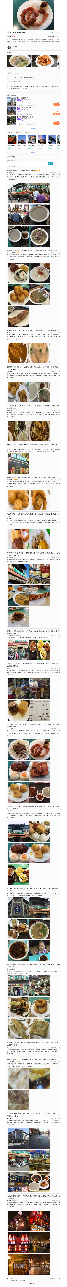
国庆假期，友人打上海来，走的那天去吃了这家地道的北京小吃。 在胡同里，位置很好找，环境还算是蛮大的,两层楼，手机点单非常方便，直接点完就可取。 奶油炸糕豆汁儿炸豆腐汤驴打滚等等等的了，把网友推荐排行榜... (33, 376)
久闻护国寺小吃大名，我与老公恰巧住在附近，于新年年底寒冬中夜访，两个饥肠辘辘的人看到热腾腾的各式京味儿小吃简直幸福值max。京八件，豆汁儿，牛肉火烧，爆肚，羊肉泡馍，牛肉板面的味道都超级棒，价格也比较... (33, 415)
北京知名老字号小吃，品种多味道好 (16, 1280)
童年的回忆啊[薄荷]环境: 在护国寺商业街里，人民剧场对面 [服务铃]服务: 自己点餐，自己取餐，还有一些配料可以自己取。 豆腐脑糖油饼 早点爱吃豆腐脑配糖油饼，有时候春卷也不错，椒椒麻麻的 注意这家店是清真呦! (33, 484)
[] (12, 90)
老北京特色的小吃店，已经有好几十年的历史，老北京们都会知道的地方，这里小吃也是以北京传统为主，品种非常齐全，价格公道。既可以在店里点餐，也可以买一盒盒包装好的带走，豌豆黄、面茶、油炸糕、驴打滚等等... (33, 815)
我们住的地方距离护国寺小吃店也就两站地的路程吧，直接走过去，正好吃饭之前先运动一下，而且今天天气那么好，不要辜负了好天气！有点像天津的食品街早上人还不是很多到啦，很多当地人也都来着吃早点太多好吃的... (33, 1122)
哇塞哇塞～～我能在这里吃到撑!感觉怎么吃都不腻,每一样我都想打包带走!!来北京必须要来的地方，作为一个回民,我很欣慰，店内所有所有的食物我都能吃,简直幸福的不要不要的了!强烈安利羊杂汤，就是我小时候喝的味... (33, 523)
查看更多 (33, 128)
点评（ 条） (55, 32)
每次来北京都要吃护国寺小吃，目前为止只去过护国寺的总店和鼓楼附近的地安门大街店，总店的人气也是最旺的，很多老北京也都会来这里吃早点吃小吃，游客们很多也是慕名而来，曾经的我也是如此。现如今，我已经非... (33, 257)
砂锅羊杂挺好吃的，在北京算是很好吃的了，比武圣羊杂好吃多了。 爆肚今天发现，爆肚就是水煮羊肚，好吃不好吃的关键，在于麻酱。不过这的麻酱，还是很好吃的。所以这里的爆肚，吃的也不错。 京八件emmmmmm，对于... (33, 337)
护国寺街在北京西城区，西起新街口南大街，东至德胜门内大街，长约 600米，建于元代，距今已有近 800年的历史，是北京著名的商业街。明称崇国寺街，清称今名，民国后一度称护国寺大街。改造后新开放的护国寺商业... (33, 1205)
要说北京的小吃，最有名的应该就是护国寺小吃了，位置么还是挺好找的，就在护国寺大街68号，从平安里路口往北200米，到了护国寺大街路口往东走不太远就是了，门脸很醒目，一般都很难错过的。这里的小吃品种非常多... (33, 177)
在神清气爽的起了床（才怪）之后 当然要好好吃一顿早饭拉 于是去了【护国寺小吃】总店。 (30, 637)
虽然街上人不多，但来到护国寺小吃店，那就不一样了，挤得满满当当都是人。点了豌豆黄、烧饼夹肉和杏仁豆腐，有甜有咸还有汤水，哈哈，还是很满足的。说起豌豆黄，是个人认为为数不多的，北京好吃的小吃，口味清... (33, 672)
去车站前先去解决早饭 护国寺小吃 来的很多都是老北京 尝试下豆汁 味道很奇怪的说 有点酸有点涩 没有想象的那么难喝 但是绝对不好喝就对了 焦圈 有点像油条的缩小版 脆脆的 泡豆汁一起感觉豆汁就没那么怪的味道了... (33, 1051)
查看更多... (33, 1283)
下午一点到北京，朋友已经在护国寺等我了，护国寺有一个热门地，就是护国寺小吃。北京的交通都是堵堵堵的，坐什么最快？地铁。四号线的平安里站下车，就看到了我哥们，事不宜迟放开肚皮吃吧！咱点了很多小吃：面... (33, 733)
